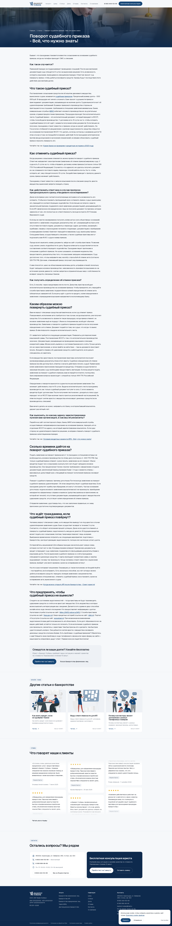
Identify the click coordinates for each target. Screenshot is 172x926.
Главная (32, 31)
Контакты (84, 4)
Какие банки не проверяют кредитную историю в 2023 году (68, 146)
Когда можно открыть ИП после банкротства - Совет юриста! (69, 584)
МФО (52, 111)
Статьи (62, 4)
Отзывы (75, 4)
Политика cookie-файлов (135, 915)
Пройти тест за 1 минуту (44, 662)
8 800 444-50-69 (110, 4)
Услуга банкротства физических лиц (74, 662)
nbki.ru (90, 615)
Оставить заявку (123, 870)
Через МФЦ (63, 904)
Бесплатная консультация (130, 4)
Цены (55, 4)
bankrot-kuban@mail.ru (124, 906)
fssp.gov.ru (48, 615)
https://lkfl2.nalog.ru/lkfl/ (70, 612)
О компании (94, 4)
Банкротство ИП (64, 899)
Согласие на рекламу (75, 923)
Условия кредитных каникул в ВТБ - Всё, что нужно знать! (67, 439)
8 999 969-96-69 (42, 863)
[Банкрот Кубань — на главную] (36, 3)
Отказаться (138, 920)
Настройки (164, 920)
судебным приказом (64, 96)
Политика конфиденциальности (39, 923)
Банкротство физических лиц (69, 896)
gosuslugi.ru (59, 618)
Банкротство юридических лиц (69, 901)
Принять (126, 920)
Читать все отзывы (39, 821)
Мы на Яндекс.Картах (61, 873)
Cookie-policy (88, 923)
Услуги (48, 4)
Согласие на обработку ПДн (59, 923)
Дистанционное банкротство (69, 907)
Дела (69, 4)
